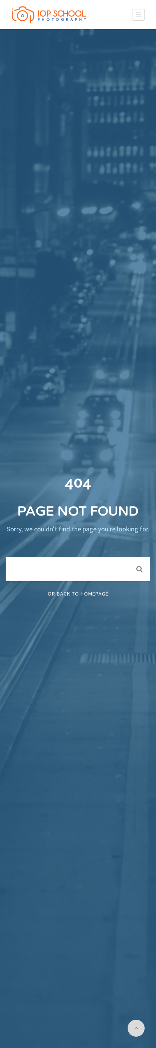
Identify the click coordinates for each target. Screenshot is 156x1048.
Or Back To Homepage (78, 593)
